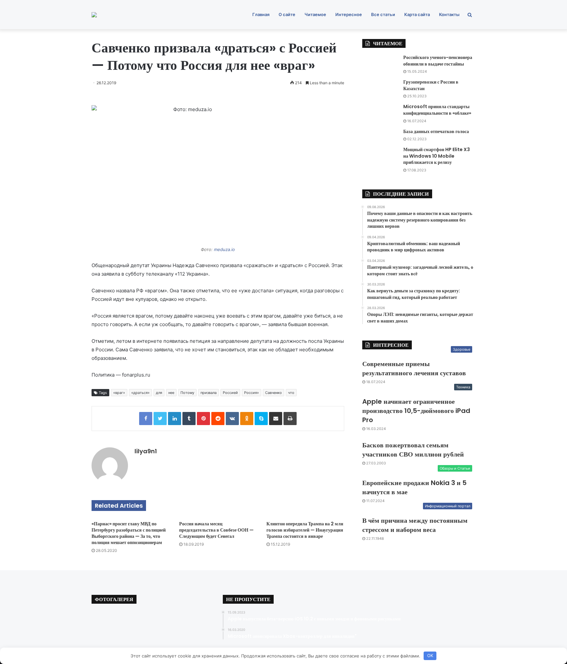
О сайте (287, 14)
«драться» (140, 392)
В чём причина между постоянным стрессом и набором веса (415, 525)
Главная (260, 14)
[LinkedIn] (174, 418)
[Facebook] (145, 418)
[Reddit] (217, 418)
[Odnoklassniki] (246, 418)
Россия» (251, 392)
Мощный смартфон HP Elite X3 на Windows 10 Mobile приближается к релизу (436, 156)
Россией (230, 392)
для (159, 392)
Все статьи (383, 14)
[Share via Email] (275, 418)
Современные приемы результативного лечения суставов (414, 368)
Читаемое (315, 14)
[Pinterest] (203, 418)
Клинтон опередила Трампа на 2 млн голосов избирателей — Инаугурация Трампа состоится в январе (304, 529)
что (291, 392)
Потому (187, 392)
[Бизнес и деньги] (94, 14)
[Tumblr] (189, 418)
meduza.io (224, 249)
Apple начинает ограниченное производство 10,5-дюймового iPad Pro (416, 410)
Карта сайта (417, 14)
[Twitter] (160, 418)
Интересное (348, 14)
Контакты (449, 14)
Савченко (273, 392)
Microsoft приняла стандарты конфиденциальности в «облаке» (437, 109)
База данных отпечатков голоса (436, 131)
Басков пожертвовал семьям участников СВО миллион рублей (413, 449)
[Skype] (261, 418)
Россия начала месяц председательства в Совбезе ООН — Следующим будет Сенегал (216, 529)
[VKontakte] (232, 418)
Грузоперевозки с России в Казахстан (430, 85)
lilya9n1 (146, 451)
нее (171, 392)
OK (430, 655)
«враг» (119, 392)
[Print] (290, 418)
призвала (208, 392)
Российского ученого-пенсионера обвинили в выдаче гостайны (437, 60)
